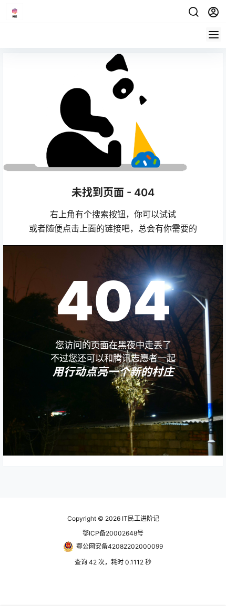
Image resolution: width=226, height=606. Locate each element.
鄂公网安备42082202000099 (119, 546)
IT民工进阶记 (139, 518)
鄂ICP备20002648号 (113, 533)
